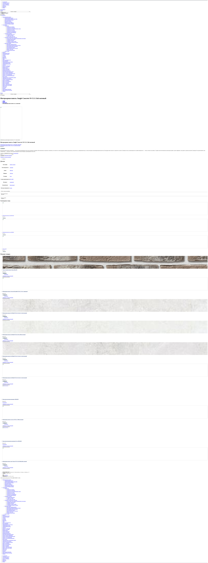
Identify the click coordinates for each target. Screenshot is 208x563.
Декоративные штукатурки (8, 61)
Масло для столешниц (7, 81)
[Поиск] (30, 94)
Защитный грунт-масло (7, 78)
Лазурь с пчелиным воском (8, 79)
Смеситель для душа (10, 29)
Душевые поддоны (10, 40)
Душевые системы (8, 33)
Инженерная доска (6, 53)
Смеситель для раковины (11, 31)
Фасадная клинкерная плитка (8, 71)
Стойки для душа (10, 35)
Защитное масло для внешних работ (9, 77)
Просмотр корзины (8, 155)
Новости (4, 5)
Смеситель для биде (10, 26)
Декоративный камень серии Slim (11, 481)
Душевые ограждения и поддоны (11, 37)
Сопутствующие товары (9, 23)
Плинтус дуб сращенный (7, 74)
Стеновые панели (6, 54)
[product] (105, 208)
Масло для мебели (6, 80)
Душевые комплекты (11, 34)
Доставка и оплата (6, 2)
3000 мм (11, 170)
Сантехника (5, 24)
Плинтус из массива (6, 65)
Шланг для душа (10, 49)
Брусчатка (4, 87)
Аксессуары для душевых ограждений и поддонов (16, 38)
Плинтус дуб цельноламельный (8, 75)
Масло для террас (6, 82)
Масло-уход (5, 86)
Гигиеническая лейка (11, 50)
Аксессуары (7, 51)
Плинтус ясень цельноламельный (9, 73)
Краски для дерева (6, 66)
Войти (4, 7)
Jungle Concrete (12, 164)
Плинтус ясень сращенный (8, 72)
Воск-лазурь (5, 76)
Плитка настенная (6, 69)
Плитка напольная (6, 68)
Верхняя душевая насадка (11, 44)
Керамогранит (5, 67)
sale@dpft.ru (6, 475)
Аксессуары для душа (11, 36)
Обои (4, 521)
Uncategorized (15, 153)
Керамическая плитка (7, 70)
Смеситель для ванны (11, 27)
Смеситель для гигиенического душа (14, 28)
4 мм (11, 176)
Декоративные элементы (9, 22)
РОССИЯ (11, 179)
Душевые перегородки (11, 39)
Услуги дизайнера (6, 4)
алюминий (12, 182)
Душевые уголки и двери (11, 41)
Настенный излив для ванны (12, 46)
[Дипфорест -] (2, 9)
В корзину (2, 155)
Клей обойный (5, 60)
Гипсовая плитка (8, 20)
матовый (11, 167)
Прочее (4, 91)
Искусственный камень (9, 482)
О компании (5, 1)
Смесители (7, 25)
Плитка (4, 55)
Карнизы (4, 57)
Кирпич (4, 52)
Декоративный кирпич (7, 17)
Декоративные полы (6, 62)
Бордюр (4, 88)
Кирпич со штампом (8, 21)
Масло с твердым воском (7, 84)
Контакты (4, 6)
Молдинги (4, 520)
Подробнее (5, 402)
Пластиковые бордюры (7, 89)
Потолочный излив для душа (12, 48)
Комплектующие (8, 43)
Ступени (4, 56)
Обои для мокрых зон (7, 522)
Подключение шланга (11, 47)
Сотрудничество (6, 3)
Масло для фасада (6, 83)
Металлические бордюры (7, 90)
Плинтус (4, 64)
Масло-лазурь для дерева (7, 85)
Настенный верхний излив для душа (13, 45)
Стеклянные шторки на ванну (12, 42)
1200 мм (11, 173)
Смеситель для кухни (11, 30)
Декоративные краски (7, 63)
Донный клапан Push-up (11, 32)
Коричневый (12, 185)
